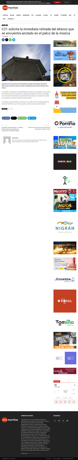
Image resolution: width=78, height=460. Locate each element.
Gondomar (26, 15)
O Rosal (45, 15)
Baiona (12, 15)
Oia (32, 15)
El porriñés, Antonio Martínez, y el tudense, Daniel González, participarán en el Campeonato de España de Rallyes (12, 129)
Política (6, 23)
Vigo (4, 19)
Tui (51, 15)
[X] (6, 39)
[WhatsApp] (10, 39)
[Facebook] (3, 39)
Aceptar (57, 2)
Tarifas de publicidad (56, 458)
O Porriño (64, 15)
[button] (74, 15)
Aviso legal (48, 458)
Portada (5, 15)
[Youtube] (67, 420)
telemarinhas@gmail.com (34, 453)
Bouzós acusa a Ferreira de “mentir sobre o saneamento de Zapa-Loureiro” (39, 128)
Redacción (5, 36)
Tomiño (56, 15)
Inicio (3, 23)
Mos (70, 15)
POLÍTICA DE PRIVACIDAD (67, 458)
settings (48, 3)
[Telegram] (13, 39)
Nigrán (18, 15)
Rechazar (66, 2)
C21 (9, 108)
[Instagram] (59, 420)
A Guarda (38, 15)
